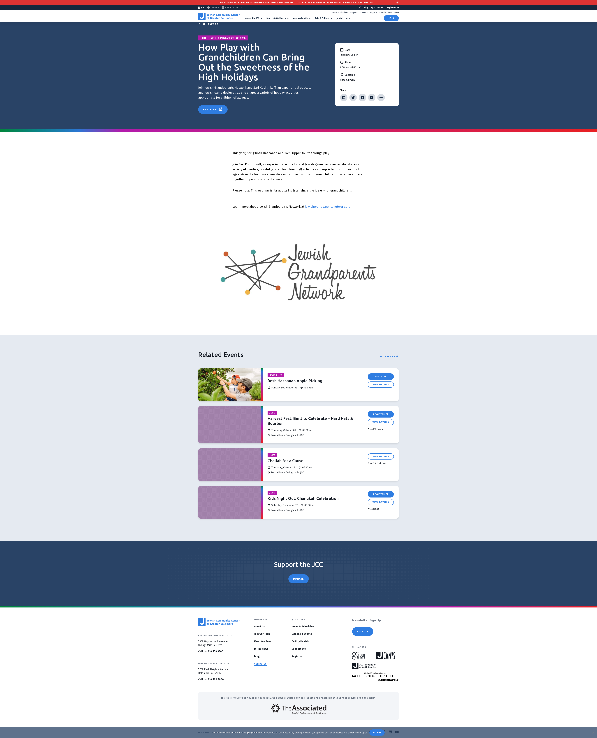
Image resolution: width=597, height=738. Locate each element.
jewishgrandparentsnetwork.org (327, 206)
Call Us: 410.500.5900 (211, 679)
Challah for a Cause (285, 460)
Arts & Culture (322, 18)
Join (391, 18)
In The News (261, 648)
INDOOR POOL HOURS (351, 2)
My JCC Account (377, 7)
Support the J (299, 648)
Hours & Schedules (340, 12)
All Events (210, 24)
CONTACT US (260, 664)
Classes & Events (302, 633)
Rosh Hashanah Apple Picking (295, 380)
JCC (202, 8)
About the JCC (252, 18)
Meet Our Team (263, 641)
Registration (393, 7)
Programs (354, 12)
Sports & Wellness (276, 18)
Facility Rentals (301, 641)
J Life (272, 413)
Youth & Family (300, 18)
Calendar (364, 12)
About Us (259, 626)
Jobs (390, 12)
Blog (366, 7)
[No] (593, 732)
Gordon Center (233, 7)
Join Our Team (262, 633)
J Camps (215, 7)
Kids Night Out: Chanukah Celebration (303, 498)
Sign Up (362, 631)
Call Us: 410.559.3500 (210, 651)
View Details (381, 384)
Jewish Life (342, 18)
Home (396, 12)
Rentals (382, 12)
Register (373, 12)
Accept (377, 732)
